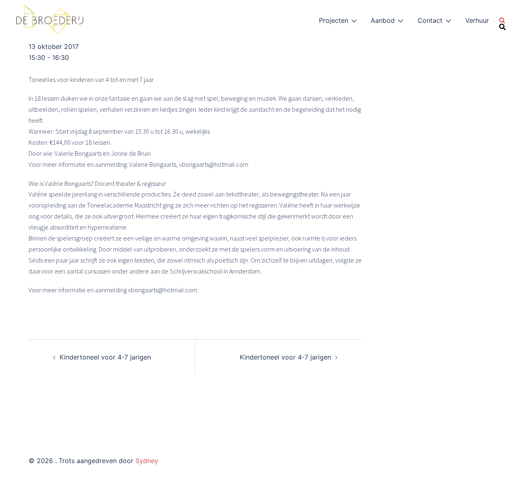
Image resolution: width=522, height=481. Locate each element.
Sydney (146, 461)
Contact (430, 20)
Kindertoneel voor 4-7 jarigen (105, 357)
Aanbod (383, 20)
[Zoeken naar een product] (502, 20)
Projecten (333, 20)
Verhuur (477, 20)
